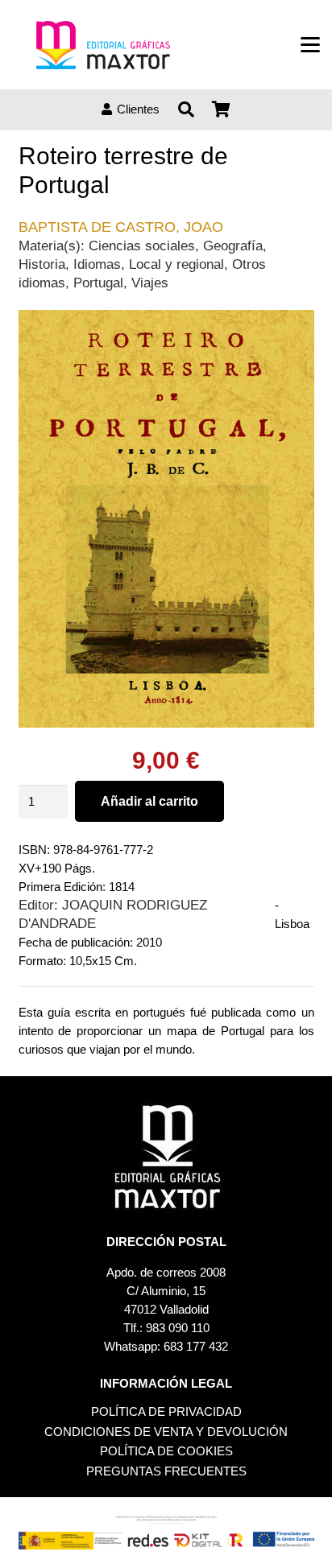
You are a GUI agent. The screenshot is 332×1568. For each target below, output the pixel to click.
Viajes (149, 282)
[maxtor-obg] (103, 45)
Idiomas (97, 264)
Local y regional (176, 264)
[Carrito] (221, 109)
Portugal (98, 282)
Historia (42, 264)
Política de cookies (166, 1451)
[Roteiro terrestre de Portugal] (166, 319)
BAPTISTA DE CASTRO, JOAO (121, 227)
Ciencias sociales (142, 245)
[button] (310, 45)
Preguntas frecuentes (166, 1471)
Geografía (233, 245)
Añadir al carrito (149, 801)
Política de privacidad (166, 1411)
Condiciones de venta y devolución (166, 1431)
